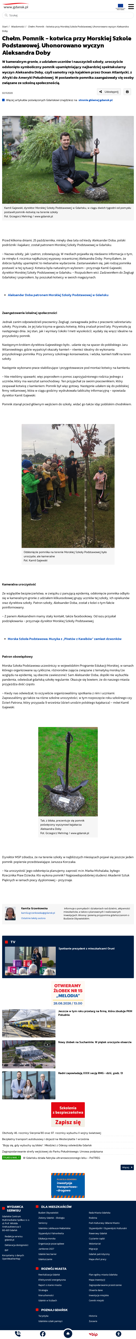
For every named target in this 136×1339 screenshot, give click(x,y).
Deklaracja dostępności (16, 1245)
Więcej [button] (126, 1167)
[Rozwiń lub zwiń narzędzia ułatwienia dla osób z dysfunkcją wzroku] (118, 1334)
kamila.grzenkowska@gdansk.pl (38, 913)
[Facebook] (43, 1334)
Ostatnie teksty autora (33, 918)
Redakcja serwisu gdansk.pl (13, 1238)
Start (5, 26)
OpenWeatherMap (11, 1258)
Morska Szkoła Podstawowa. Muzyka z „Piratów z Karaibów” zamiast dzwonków (65, 639)
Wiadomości (17, 26)
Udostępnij (111, 92)
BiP (6, 1250)
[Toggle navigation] (131, 6)
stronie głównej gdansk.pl (96, 100)
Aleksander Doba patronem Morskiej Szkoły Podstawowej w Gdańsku (58, 295)
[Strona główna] (17, 1334)
